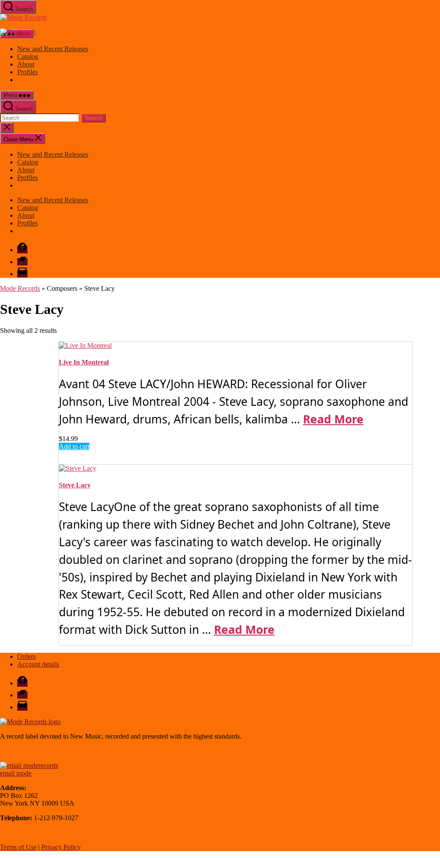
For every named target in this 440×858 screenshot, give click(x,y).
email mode (15, 773)
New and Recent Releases (52, 48)
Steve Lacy (75, 485)
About (25, 64)
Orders (26, 656)
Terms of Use (18, 847)
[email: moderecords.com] (29, 765)
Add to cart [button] (74, 446)
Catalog (27, 56)
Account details (38, 664)
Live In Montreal (84, 362)
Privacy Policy (61, 847)
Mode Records (20, 288)
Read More (333, 419)
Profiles (27, 72)
